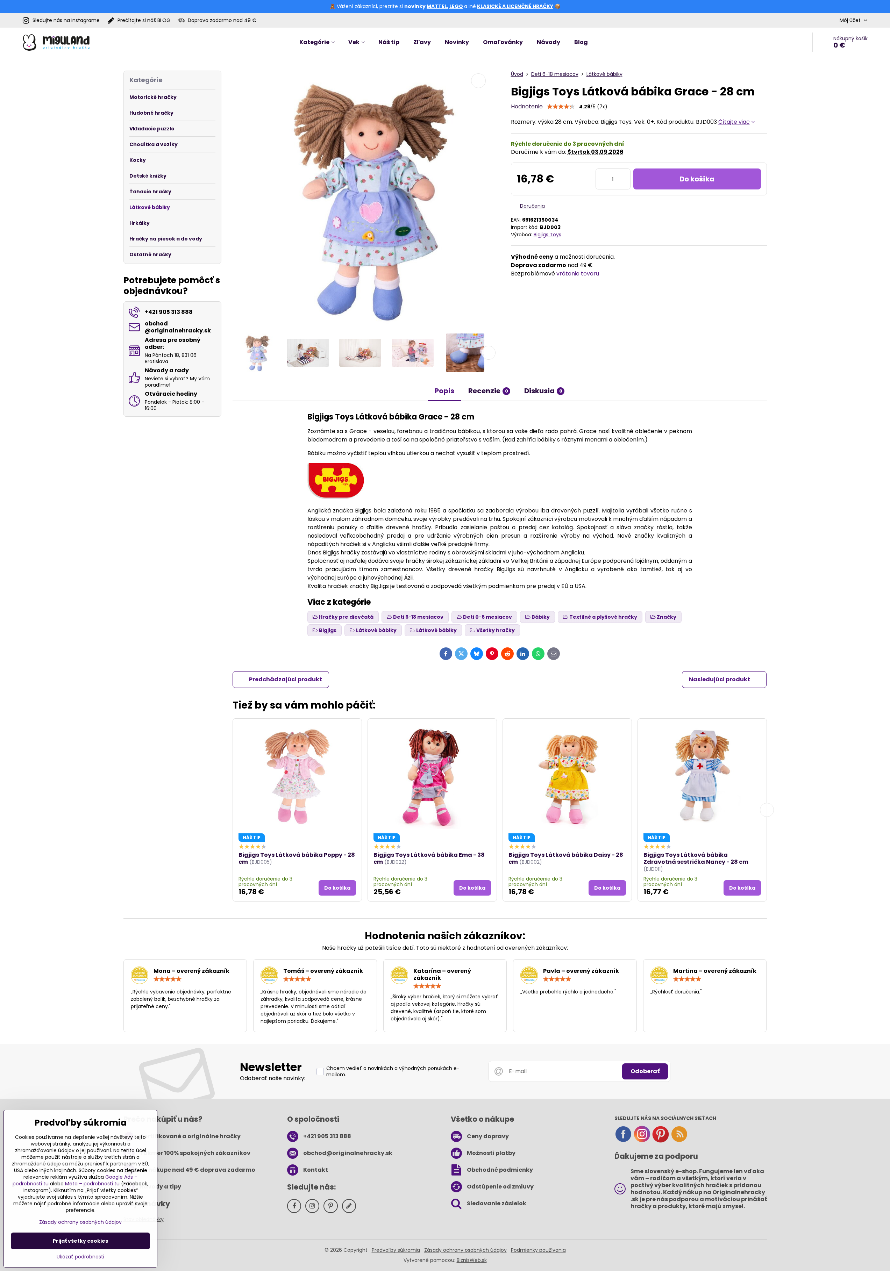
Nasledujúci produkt (719, 679)
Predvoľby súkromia (396, 1250)
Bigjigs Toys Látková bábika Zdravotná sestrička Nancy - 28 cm (695, 858)
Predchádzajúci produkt (285, 679)
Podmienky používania (538, 1250)
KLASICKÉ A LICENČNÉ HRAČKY (515, 6)
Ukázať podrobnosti (80, 1257)
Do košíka (696, 179)
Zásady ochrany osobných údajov (465, 1250)
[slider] (561, 106)
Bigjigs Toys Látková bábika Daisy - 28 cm (565, 858)
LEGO (456, 6)
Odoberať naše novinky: (272, 1078)
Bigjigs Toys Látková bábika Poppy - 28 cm (296, 858)
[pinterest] (660, 1140)
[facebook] (623, 1140)
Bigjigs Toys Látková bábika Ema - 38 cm (429, 858)
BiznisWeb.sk (472, 1260)
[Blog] (679, 1140)
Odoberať (645, 1071)
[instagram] (642, 1140)
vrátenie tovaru (577, 274)
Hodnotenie (527, 106)
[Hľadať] (802, 42)
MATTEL (437, 6)
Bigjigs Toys (547, 234)
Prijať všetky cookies (80, 1240)
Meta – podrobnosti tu (92, 1183)
